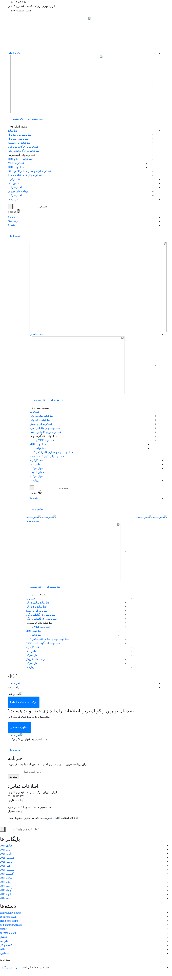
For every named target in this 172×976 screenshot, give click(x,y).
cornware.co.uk (8, 916)
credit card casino (9, 920)
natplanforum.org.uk (11, 924)
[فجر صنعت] (159, 516)
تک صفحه (18, 118)
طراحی (4, 940)
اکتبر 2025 (5, 865)
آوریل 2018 (6, 890)
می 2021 (5, 885)
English (12, 211)
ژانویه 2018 (6, 894)
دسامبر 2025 (7, 857)
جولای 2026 (6, 845)
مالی (2, 949)
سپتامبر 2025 (7, 869)
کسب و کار (6, 945)
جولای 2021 (6, 877)
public (3, 928)
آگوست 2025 (7, 873)
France (11, 217)
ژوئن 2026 (5, 849)
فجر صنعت (14, 683)
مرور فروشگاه (10, 967)
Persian (33, 493)
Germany (13, 221)
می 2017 (5, 898)
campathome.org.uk (10, 912)
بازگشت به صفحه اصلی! (23, 702)
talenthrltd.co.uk (8, 932)
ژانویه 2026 (6, 853)
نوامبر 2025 (6, 861)
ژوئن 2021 (5, 881)
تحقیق (3, 936)
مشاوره (4, 953)
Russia (11, 225)
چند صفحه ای (35, 118)
